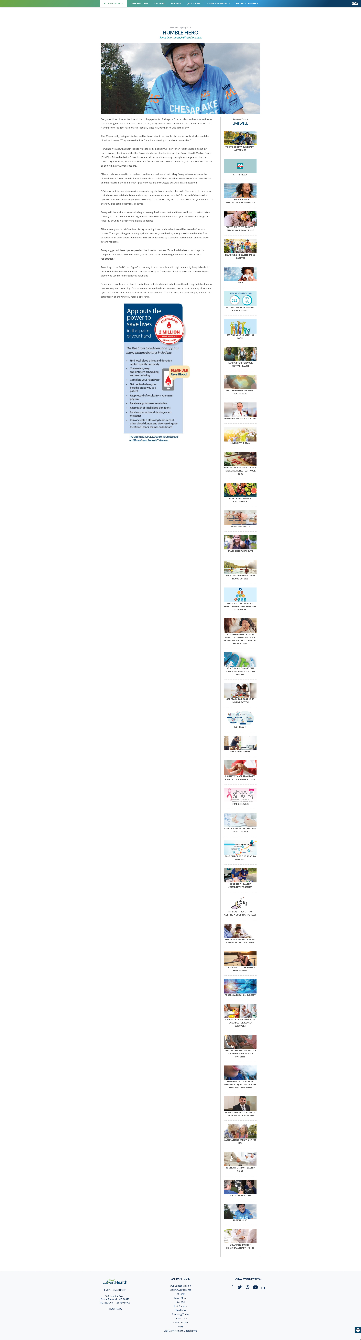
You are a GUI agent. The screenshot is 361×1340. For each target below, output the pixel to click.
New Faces (180, 1310)
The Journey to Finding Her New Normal (240, 969)
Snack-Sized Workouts (240, 551)
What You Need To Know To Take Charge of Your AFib (240, 1114)
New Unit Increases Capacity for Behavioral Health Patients (240, 1053)
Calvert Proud (180, 1322)
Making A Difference (180, 1289)
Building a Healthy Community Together (240, 885)
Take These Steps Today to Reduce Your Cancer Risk (240, 229)
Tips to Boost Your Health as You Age (240, 148)
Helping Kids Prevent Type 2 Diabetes (240, 256)
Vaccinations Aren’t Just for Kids (240, 1141)
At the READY (240, 174)
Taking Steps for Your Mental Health (240, 364)
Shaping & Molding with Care (240, 418)
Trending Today (180, 1314)
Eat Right (180, 1293)
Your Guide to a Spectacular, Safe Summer (240, 201)
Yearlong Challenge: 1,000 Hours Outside (240, 577)
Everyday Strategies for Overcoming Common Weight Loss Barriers (240, 606)
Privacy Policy (115, 1308)
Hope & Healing (240, 804)
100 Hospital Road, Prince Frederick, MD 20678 (115, 1298)
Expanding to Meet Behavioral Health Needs (240, 1246)
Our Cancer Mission (180, 1285)
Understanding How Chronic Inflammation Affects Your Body (240, 470)
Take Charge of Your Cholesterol (240, 500)
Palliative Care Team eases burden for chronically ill (240, 778)
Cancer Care (180, 1318)
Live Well (174, 27)
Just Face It (240, 726)
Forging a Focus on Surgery (240, 995)
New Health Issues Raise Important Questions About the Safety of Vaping (240, 1084)
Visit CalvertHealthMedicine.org (180, 1330)
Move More (180, 1298)
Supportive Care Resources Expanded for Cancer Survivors (240, 1022)
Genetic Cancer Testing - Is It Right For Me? (240, 830)
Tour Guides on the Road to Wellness (240, 858)
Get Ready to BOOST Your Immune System (240, 700)
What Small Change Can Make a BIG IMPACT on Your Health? (240, 671)
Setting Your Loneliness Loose (240, 336)
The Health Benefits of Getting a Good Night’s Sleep (240, 913)
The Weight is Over (240, 751)
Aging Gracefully (240, 526)
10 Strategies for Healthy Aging (240, 1169)
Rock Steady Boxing (240, 1195)
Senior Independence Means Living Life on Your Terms (240, 941)
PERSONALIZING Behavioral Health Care (240, 392)
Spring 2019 (185, 27)
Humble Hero (240, 1220)
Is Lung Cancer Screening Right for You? (240, 309)
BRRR (240, 282)
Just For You (180, 1306)
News (180, 1326)
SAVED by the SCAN (240, 443)
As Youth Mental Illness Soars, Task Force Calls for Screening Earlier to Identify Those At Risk (240, 639)
